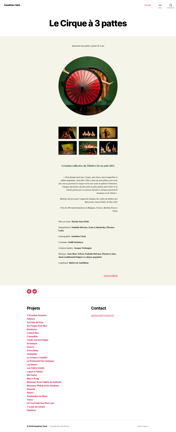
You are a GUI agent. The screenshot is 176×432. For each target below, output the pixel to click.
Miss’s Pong (33, 378)
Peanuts (31, 389)
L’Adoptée (32, 354)
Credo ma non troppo (37, 340)
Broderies (32, 329)
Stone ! (30, 392)
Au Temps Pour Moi (37, 326)
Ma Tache (32, 375)
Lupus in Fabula (35, 371)
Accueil (148, 5)
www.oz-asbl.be (111, 275)
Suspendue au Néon (37, 396)
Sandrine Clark (12, 5)
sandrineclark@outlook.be (102, 315)
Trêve (30, 399)
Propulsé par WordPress (59, 426)
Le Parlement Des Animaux (40, 361)
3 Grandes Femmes (37, 315)
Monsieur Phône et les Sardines (43, 385)
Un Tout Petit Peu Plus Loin (40, 403)
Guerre (30, 347)
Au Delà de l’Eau (35, 322)
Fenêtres (31, 410)
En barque (32, 343)
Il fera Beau (32, 350)
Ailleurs (31, 319)
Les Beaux (32, 364)
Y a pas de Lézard (36, 407)
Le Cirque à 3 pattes (37, 357)
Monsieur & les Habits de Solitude (44, 382)
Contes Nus (33, 333)
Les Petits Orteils (36, 368)
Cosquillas (32, 336)
